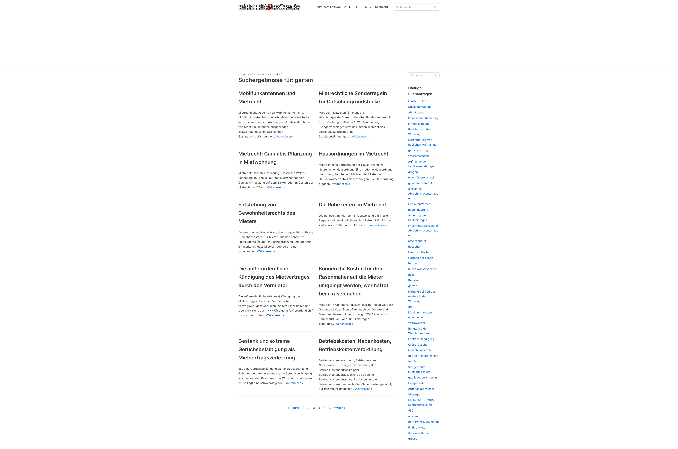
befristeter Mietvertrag (423, 422)
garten (412, 286)
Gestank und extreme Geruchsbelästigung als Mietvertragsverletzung (266, 349)
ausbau (413, 416)
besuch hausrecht (420, 350)
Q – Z (368, 7)
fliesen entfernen (419, 433)
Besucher (414, 246)
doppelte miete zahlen (423, 355)
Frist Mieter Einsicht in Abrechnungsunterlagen (423, 230)
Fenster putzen (418, 101)
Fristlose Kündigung (421, 339)
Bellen (412, 274)
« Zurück (293, 408)
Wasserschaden (418, 156)
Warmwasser (416, 323)
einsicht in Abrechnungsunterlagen (423, 193)
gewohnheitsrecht (420, 183)
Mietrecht (381, 7)
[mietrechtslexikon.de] (269, 7)
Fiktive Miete (416, 427)
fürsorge (414, 394)
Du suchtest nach (262, 74)
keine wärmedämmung (423, 118)
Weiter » (339, 408)
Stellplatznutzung (420, 106)
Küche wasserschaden (423, 269)
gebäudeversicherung (422, 377)
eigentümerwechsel (421, 177)
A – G (347, 7)
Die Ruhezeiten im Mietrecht (352, 205)
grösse (412, 438)
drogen (413, 172)
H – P (358, 7)
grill (410, 307)
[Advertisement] (339, 40)
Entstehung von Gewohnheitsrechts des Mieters (266, 213)
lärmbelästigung (419, 123)
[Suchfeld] (435, 7)
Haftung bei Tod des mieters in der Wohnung (422, 296)
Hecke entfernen (419, 204)
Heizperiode (416, 383)
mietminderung (418, 209)
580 (411, 410)
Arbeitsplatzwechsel (421, 389)
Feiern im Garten (419, 252)
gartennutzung (418, 150)
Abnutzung (415, 112)
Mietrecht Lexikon (329, 7)
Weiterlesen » (285, 136)
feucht (412, 361)
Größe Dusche (417, 344)
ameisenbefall (417, 241)
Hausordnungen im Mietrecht (353, 154)
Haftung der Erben (420, 258)
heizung (413, 263)
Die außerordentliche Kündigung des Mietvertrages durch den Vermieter (274, 277)
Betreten (414, 280)
